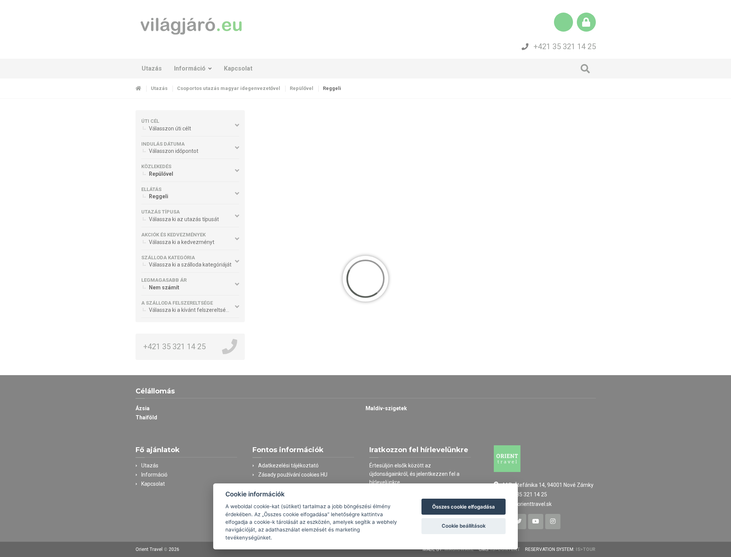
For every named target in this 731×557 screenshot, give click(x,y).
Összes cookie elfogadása (463, 507)
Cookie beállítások (463, 526)
